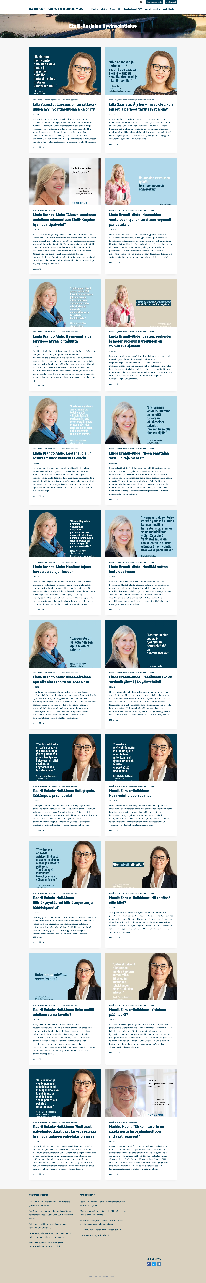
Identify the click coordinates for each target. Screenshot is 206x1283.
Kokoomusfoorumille (154, 2)
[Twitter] (154, 1264)
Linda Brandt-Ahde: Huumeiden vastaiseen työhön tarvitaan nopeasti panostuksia (140, 219)
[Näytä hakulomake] (141, 2)
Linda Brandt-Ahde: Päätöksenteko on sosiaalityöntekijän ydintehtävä (140, 679)
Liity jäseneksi (171, 2)
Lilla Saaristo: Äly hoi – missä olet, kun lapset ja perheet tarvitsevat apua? (141, 106)
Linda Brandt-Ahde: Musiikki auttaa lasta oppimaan (138, 569)
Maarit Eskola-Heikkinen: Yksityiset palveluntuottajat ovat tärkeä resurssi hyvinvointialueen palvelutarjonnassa (64, 1131)
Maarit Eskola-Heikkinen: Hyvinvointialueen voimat (130, 793)
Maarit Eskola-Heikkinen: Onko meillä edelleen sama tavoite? (63, 1012)
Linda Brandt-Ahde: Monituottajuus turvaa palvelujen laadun (62, 569)
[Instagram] (159, 1264)
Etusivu (94, 9)
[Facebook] (149, 1264)
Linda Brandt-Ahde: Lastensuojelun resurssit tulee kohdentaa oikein (62, 455)
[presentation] (65, 71)
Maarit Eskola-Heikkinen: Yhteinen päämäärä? (137, 1012)
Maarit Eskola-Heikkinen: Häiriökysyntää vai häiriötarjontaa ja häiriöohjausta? (63, 902)
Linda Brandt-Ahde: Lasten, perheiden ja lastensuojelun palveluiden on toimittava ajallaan (140, 341)
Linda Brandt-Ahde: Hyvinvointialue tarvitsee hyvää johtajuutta (62, 338)
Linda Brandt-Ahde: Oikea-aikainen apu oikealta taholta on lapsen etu (62, 679)
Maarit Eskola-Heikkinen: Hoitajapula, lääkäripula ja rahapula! (64, 793)
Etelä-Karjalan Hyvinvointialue (46, 100)
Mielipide (66, 100)
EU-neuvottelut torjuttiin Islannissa (95, 1235)
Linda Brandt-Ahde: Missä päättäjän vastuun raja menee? (139, 455)
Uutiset (74, 100)
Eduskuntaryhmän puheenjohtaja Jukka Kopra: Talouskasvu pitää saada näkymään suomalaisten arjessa (51, 1215)
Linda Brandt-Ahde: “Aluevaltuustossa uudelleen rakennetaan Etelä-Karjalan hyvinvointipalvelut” (64, 219)
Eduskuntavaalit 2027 (133, 9)
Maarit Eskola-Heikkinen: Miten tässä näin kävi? (140, 900)
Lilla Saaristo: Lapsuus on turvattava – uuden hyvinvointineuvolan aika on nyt (65, 106)
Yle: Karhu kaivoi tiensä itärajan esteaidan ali (100, 1230)
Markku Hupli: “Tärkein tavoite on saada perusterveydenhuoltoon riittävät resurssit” (136, 1131)
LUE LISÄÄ (38, 147)
